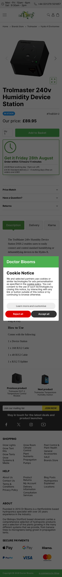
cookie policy (34, 284)
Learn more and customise (31, 306)
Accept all (43, 314)
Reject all (18, 314)
